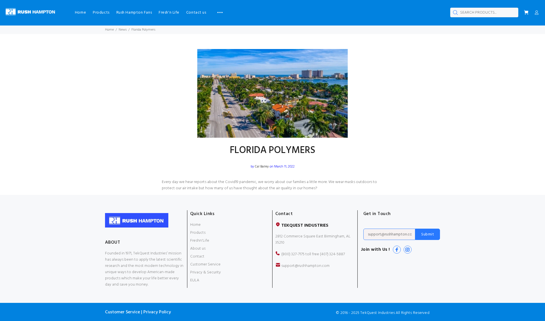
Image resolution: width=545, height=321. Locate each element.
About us (198, 248)
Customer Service (205, 264)
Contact (197, 256)
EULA (194, 280)
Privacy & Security (205, 272)
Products (198, 232)
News (123, 30)
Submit (427, 234)
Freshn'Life (199, 240)
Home (109, 30)
